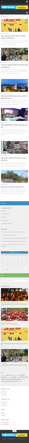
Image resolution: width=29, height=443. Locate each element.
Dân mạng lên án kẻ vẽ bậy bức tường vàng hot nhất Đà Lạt (14, 238)
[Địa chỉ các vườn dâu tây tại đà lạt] (14, 314)
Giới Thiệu (4, 211)
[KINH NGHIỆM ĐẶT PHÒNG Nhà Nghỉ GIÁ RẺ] (14, 114)
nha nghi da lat (23, 379)
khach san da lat (7, 379)
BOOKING (3, 414)
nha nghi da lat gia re (9, 381)
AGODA (2, 412)
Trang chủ (4, 217)
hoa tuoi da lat (4, 395)
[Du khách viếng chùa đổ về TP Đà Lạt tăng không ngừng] (14, 54)
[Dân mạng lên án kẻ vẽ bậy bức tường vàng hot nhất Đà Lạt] (14, 25)
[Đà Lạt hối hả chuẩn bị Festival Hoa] (14, 176)
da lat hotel (18, 375)
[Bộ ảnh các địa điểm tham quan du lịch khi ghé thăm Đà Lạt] (14, 85)
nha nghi (17, 379)
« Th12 (6, 269)
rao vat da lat (3, 393)
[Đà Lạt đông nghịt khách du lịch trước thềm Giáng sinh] (14, 294)
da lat (8, 375)
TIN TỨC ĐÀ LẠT (4, 33)
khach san (24, 377)
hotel (14, 377)
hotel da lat (18, 377)
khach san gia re (4, 405)
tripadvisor (3, 415)
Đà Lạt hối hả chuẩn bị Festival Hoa (12, 187)
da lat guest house (14, 375)
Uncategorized (5, 220)
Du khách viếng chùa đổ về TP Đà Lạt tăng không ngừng (14, 241)
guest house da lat (9, 377)
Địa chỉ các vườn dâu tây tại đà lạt (9, 235)
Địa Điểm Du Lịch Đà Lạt (7, 223)
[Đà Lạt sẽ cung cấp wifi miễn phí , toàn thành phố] (14, 147)
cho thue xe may (3, 375)
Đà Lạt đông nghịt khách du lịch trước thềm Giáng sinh (13, 232)
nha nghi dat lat (20, 381)
